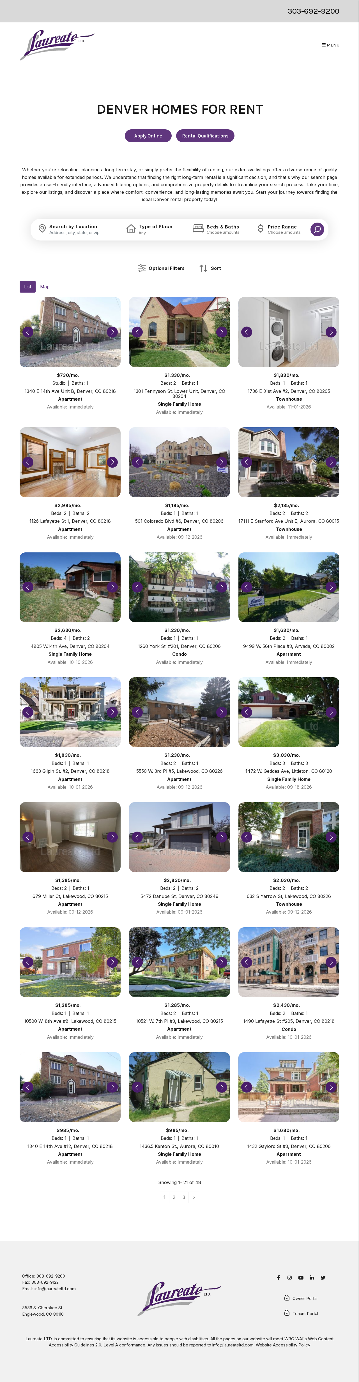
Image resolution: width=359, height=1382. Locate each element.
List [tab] (27, 287)
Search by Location (73, 226)
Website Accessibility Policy (283, 1345)
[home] (57, 45)
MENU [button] (332, 45)
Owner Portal (305, 1298)
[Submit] (317, 229)
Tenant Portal (305, 1313)
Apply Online (148, 136)
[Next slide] (112, 332)
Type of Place (155, 226)
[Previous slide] (27, 332)
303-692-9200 (313, 11)
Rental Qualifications (205, 136)
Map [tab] (45, 287)
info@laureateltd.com (55, 1288)
